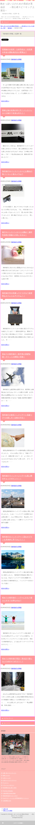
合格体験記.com (7, 800)
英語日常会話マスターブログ (10, 795)
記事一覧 (5, 809)
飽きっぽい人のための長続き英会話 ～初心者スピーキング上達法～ (17, 7)
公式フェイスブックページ (9, 780)
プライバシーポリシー (8, 785)
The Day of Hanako (8, 791)
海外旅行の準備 (16, 59)
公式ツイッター (7, 778)
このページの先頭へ (18, 823)
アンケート (6, 783)
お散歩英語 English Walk (9, 793)
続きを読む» (5, 101)
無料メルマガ (6, 775)
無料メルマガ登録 (7, 810)
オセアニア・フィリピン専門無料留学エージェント (16, 798)
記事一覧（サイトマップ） (9, 773)
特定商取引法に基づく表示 (9, 787)
